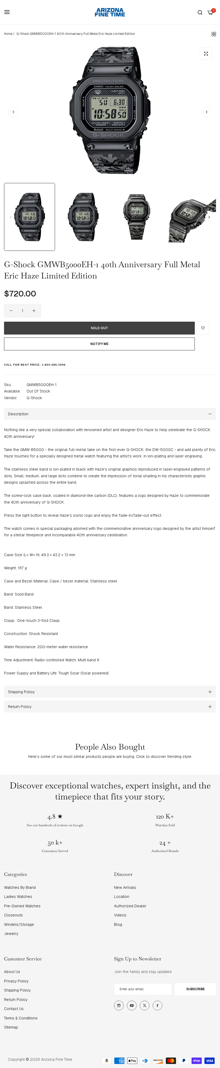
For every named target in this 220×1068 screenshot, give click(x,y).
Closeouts (13, 915)
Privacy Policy (16, 981)
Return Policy (15, 999)
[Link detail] (119, 1005)
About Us (12, 971)
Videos (120, 915)
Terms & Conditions (21, 1018)
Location (121, 896)
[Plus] (34, 310)
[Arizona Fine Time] (110, 12)
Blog (118, 924)
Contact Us (14, 1008)
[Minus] (11, 310)
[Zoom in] (206, 53)
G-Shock (34, 397)
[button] (206, 112)
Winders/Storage (19, 924)
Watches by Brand (20, 887)
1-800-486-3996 (54, 364)
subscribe (195, 989)
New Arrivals (125, 887)
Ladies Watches (18, 896)
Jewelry (11, 933)
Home (8, 34)
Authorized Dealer (130, 906)
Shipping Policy (17, 990)
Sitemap (11, 1027)
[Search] (200, 12)
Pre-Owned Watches (22, 906)
